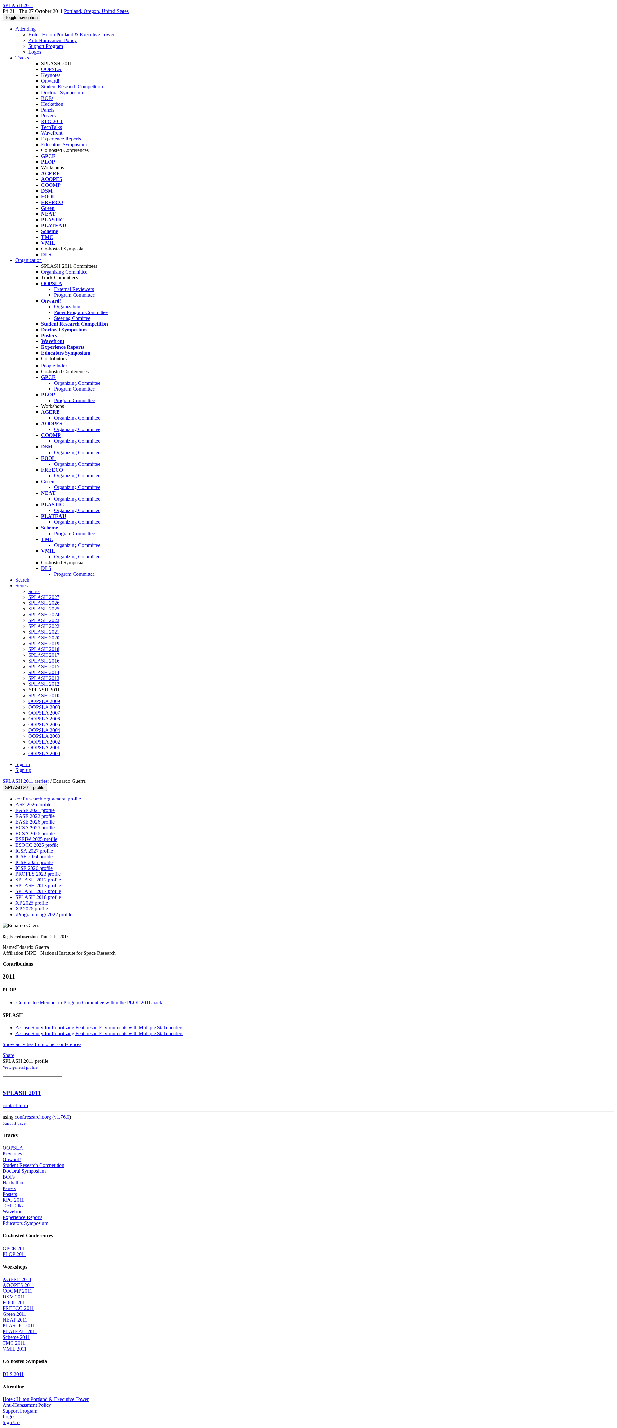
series (42, 781)
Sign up (23, 770)
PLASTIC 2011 (19, 1325)
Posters (48, 115)
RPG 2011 (52, 121)
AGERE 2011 (17, 1279)
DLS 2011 (13, 1374)
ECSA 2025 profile (35, 827)
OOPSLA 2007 (44, 713)
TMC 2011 (14, 1343)
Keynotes (50, 75)
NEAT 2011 (15, 1320)
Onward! (50, 81)
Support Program (45, 46)
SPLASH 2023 (43, 620)
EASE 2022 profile (35, 816)
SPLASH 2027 (43, 597)
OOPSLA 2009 (44, 701)
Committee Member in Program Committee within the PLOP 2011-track (89, 1002)
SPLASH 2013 (43, 678)
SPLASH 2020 (43, 637)
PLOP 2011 (14, 1254)
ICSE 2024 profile (34, 856)
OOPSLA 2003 (44, 736)
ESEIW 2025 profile (36, 839)
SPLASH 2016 (43, 661)
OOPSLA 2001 (44, 747)
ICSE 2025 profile (34, 862)
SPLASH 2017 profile (38, 891)
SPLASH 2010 (43, 695)
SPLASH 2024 (43, 614)
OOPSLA (51, 69)
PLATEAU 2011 (20, 1331)
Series (34, 591)
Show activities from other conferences (42, 1044)
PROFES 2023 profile (38, 874)
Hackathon (52, 104)
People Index (54, 365)
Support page (14, 1123)
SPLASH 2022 (43, 626)
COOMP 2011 (17, 1291)
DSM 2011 (14, 1296)
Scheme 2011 (16, 1337)
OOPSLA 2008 (44, 707)
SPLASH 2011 (18, 781)
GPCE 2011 (15, 1248)
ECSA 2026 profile (35, 833)
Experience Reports (61, 138)
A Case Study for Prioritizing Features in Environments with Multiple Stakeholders (99, 1027)
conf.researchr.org (33, 1117)
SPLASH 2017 (43, 655)
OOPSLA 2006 (44, 718)
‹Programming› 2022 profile (43, 914)
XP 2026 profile (31, 908)
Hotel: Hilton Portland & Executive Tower (71, 34)
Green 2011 (14, 1314)
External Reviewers (74, 289)
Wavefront (51, 133)
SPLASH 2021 (43, 632)
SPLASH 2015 (43, 666)
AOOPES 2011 (18, 1285)
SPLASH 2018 (43, 649)
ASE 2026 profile (33, 804)
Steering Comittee (72, 318)
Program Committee (74, 295)
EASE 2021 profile (35, 810)
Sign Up (11, 1422)
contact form (15, 1105)
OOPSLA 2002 (44, 742)
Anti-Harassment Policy (52, 40)
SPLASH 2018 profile (38, 897)
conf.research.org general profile (48, 798)
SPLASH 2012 (43, 684)
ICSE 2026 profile (34, 868)
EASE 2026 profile (35, 822)
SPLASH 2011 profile (24, 787)
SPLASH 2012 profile (38, 879)
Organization (28, 260)
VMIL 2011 (15, 1348)
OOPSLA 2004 (44, 730)
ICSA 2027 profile (34, 851)
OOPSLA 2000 (44, 753)
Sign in (22, 764)
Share (8, 1055)
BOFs (47, 98)
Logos (34, 52)
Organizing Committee (64, 272)
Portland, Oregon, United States (96, 11)
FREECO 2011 (18, 1308)
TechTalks (51, 127)
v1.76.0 (61, 1117)
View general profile (20, 1067)
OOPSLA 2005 (44, 724)
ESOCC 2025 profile (36, 845)
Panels (47, 110)
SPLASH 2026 (43, 603)
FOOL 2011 (15, 1302)
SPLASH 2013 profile (38, 885)
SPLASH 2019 (43, 643)
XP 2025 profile (31, 903)
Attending (25, 29)
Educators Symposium (64, 144)
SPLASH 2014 (43, 672)
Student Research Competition (72, 86)
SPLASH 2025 (43, 608)
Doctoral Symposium (62, 92)
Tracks (22, 57)
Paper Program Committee (81, 312)
